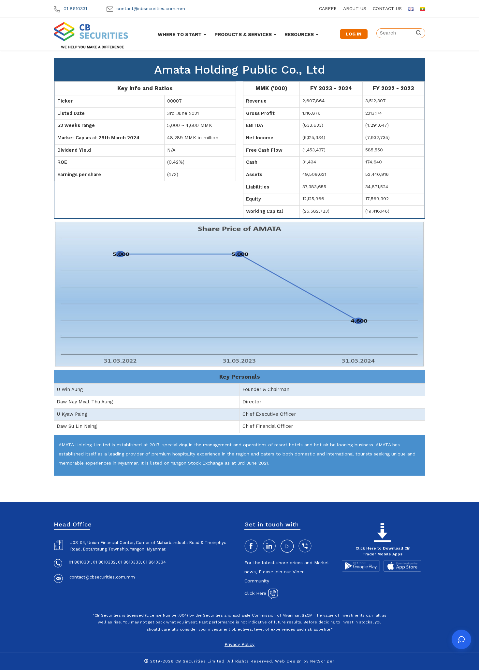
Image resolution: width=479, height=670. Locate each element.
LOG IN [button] (353, 33)
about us (354, 8)
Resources (299, 34)
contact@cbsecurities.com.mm (150, 8)
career (328, 8)
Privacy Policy (239, 644)
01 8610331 (74, 8)
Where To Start (180, 34)
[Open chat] (461, 639)
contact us (387, 8)
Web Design (288, 661)
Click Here (256, 593)
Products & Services (243, 34)
